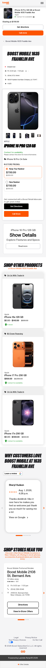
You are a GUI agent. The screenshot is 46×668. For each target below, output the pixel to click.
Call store (23, 33)
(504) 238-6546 (17, 589)
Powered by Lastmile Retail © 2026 (23, 658)
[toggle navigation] (42, 3)
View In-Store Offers (23, 611)
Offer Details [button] (23, 664)
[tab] (23, 664)
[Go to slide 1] (19, 535)
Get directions (23, 27)
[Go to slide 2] (24, 535)
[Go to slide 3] (27, 619)
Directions (23, 604)
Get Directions (16, 206)
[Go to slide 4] (27, 535)
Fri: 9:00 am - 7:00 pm (17, 71)
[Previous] (2, 508)
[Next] (44, 508)
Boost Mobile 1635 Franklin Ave (18, 41)
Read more (23, 246)
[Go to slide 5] (29, 535)
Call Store (16, 214)
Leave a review (11, 473)
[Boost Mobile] (5, 3)
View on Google (19, 517)
